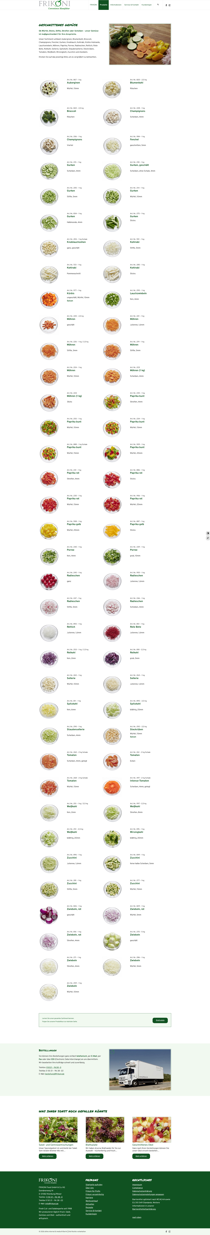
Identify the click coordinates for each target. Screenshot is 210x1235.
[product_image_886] (112, 479)
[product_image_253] (49, 659)
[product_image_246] (112, 607)
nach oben (136, 1217)
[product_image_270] (112, 941)
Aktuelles (90, 1204)
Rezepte (89, 1207)
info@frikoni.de (51, 1204)
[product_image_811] (49, 710)
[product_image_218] (112, 171)
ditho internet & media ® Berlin (56, 1232)
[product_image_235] (112, 402)
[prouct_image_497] (112, 787)
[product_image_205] (49, 197)
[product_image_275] (112, 223)
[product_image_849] (112, 864)
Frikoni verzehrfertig (95, 1194)
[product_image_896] (49, 864)
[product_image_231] (49, 479)
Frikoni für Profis (93, 1191)
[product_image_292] (112, 736)
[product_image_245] (49, 582)
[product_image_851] (112, 633)
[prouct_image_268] (49, 787)
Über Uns (90, 1188)
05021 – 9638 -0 (53, 1067)
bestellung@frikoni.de (54, 1074)
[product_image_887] (112, 530)
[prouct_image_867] (49, 89)
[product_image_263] (112, 684)
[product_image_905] (112, 582)
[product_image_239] (112, 556)
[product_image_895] (112, 710)
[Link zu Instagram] (169, 5)
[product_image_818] (112, 659)
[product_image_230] (49, 505)
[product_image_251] (49, 813)
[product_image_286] (112, 966)
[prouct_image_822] (49, 117)
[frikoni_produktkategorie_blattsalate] (105, 1130)
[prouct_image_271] (49, 966)
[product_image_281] (49, 889)
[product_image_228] (112, 117)
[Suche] (158, 5)
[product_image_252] (49, 838)
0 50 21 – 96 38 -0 (54, 1197)
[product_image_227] (49, 402)
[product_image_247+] (49, 607)
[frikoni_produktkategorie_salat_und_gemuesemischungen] (58, 1130)
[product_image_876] (112, 838)
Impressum (137, 1185)
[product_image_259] (49, 992)
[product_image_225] (49, 428)
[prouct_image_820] (112, 89)
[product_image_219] (112, 351)
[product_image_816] (49, 941)
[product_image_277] (112, 889)
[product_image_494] (49, 248)
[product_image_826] (49, 915)
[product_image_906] (112, 505)
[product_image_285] (112, 274)
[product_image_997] (112, 813)
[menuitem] (93, 5)
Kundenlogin (91, 1214)
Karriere (89, 1198)
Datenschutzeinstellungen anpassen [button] (148, 1194)
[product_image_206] (49, 146)
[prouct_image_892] (49, 633)
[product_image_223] (112, 376)
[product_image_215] (49, 171)
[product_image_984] (112, 146)
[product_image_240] (49, 556)
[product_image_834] (49, 223)
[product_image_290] (49, 736)
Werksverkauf (92, 1201)
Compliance (137, 1188)
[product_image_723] (49, 274)
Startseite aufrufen (94, 1185)
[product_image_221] (112, 325)
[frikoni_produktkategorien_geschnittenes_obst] (151, 1130)
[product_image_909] (112, 453)
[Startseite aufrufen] (48, 1181)
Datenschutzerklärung (142, 1191)
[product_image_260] (49, 761)
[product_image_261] (112, 761)
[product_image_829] (112, 915)
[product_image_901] (112, 248)
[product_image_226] (49, 351)
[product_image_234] (112, 428)
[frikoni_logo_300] (54, 5)
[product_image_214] (112, 197)
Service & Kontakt (94, 1211)
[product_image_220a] (49, 325)
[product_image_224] (49, 376)
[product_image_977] (49, 299)
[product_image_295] (112, 299)
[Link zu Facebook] (166, 5)
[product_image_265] (49, 684)
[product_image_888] (49, 453)
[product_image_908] (49, 530)
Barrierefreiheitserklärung (144, 1209)
